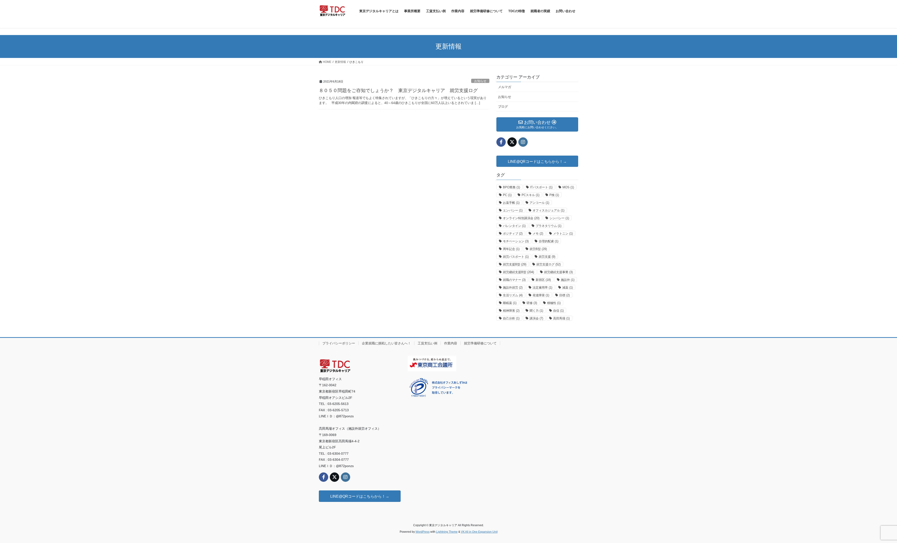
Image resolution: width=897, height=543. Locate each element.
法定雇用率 (542, 287)
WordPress (423, 531)
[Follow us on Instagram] (523, 142)
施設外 (567, 280)
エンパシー (513, 210)
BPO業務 (511, 187)
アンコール (539, 202)
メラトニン (563, 233)
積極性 (554, 303)
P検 (554, 195)
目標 (564, 295)
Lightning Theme (447, 531)
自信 (558, 310)
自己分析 (511, 318)
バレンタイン (514, 226)
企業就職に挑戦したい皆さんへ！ (386, 343)
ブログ (503, 106)
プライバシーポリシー (338, 343)
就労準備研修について (480, 343)
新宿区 (543, 280)
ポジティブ (513, 233)
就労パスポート (516, 256)
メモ (538, 233)
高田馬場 (561, 318)
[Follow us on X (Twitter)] (512, 142)
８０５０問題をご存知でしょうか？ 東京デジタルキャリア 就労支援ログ (398, 90)
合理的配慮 (548, 241)
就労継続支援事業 (558, 272)
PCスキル (530, 195)
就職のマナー (514, 280)
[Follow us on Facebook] (501, 142)
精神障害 (511, 310)
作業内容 (450, 343)
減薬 (567, 287)
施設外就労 (513, 287)
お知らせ (480, 81)
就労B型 (538, 249)
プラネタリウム (548, 226)
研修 (532, 303)
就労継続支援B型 (518, 272)
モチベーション (516, 241)
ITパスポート (541, 187)
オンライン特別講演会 (521, 218)
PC (507, 195)
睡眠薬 (509, 303)
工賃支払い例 (427, 343)
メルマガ (504, 87)
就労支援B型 (514, 264)
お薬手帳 (511, 202)
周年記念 (511, 249)
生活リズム (513, 295)
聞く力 (536, 310)
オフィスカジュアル (548, 210)
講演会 (536, 318)
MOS (568, 187)
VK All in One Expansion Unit (479, 531)
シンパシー (559, 218)
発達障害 (541, 295)
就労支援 (547, 256)
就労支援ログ (548, 264)
